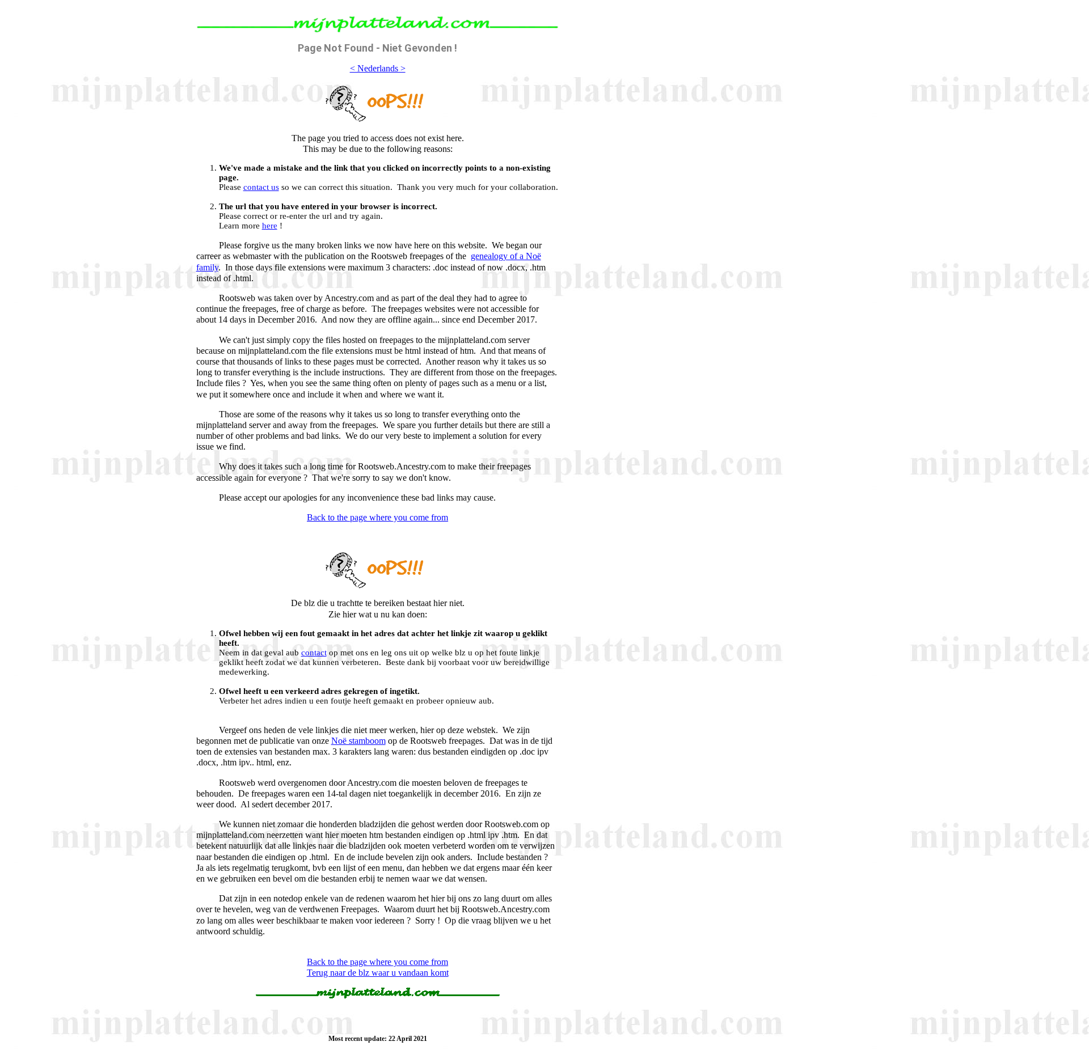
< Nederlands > (378, 68)
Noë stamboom (358, 741)
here (269, 225)
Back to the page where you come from (377, 517)
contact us (261, 187)
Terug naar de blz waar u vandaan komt (378, 972)
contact (314, 652)
